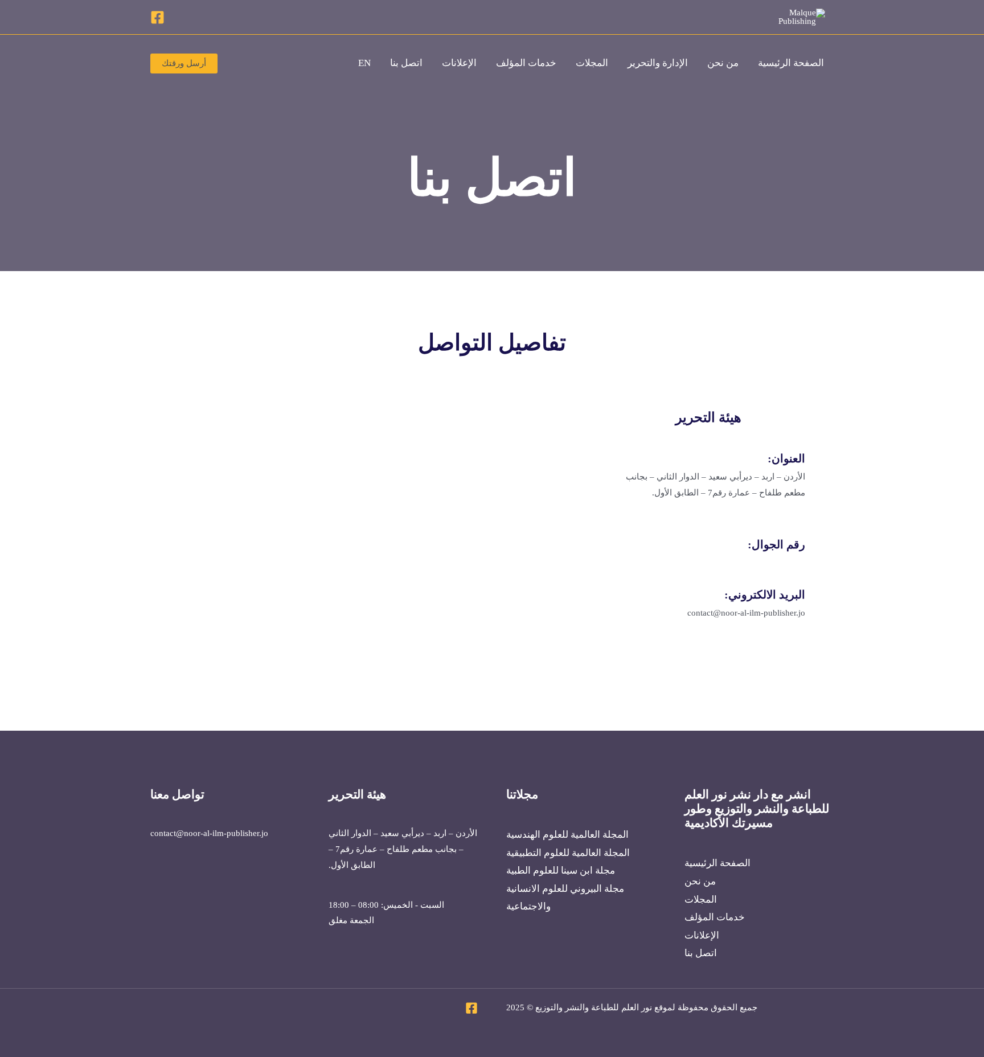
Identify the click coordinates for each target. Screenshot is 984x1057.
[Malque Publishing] (791, 16)
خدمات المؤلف (526, 63)
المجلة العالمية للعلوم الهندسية (567, 834)
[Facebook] (157, 17)
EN (364, 63)
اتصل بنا (406, 63)
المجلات (592, 63)
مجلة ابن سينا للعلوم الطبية (560, 870)
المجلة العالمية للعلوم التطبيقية (568, 852)
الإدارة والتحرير (658, 63)
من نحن (723, 63)
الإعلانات (459, 63)
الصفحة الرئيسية (791, 63)
